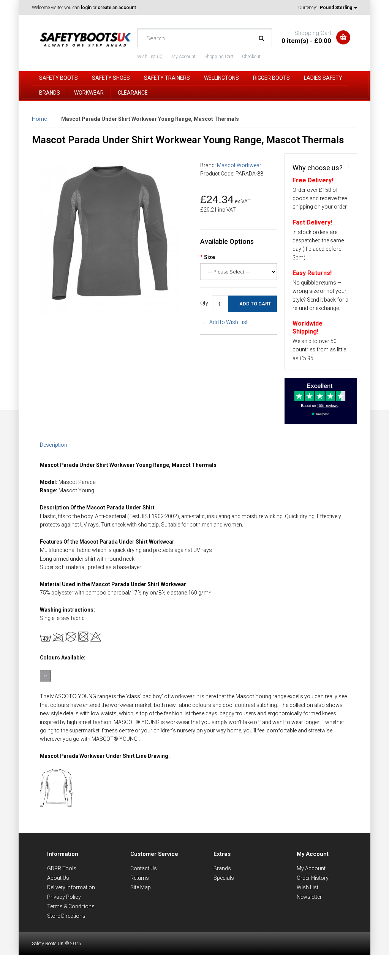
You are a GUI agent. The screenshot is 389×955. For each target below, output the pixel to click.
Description (53, 445)
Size (209, 257)
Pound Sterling (336, 7)
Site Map (140, 887)
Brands (222, 868)
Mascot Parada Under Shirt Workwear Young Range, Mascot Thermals (150, 119)
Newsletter (309, 897)
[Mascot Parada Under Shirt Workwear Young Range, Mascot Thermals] (110, 312)
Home (39, 119)
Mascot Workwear (239, 165)
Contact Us (143, 868)
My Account (183, 56)
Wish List (307, 887)
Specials (223, 878)
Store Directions (66, 916)
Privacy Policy (64, 897)
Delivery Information (71, 887)
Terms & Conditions (71, 906)
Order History (313, 878)
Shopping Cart (218, 56)
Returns (139, 878)
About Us (58, 878)
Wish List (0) (150, 56)
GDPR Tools (61, 868)
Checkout (251, 56)
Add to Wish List (228, 322)
